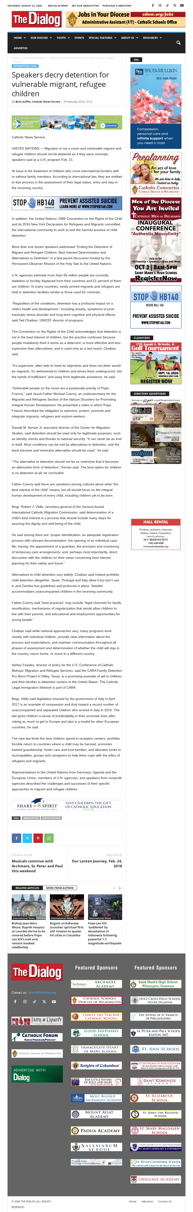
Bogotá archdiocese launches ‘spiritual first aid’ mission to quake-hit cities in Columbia (66, 929)
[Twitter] (174, 5)
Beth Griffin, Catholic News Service (38, 101)
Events (79, 37)
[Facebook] (153, 5)
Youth (61, 37)
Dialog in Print (58, 5)
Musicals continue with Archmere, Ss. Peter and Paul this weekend (37, 866)
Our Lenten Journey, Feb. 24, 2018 (97, 863)
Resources (150, 37)
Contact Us (165, 1201)
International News (34, 57)
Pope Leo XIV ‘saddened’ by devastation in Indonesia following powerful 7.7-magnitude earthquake (104, 933)
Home (18, 37)
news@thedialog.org (42, 992)
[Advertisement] (155, 490)
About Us (127, 37)
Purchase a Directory (117, 5)
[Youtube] (182, 5)
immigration (31, 818)
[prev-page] (114, 888)
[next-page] (119, 888)
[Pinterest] (38, 838)
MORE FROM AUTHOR (59, 888)
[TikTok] (167, 5)
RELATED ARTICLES (27, 888)
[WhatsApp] (49, 838)
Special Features (100, 37)
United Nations (51, 818)
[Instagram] (160, 5)
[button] (178, 43)
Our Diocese (39, 37)
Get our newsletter (85, 5)
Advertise (21, 48)
